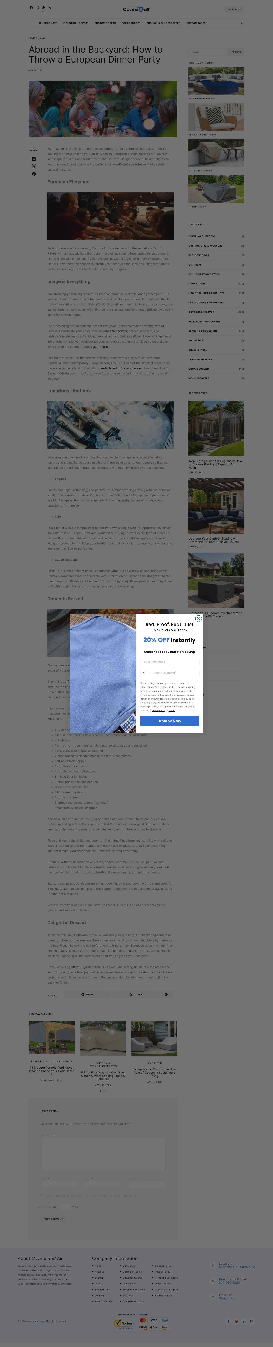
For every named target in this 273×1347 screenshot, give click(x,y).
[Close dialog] (198, 618)
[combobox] (146, 673)
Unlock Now (170, 721)
